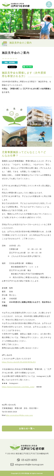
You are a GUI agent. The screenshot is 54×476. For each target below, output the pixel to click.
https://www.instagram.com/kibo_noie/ (18, 387)
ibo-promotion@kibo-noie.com (20, 415)
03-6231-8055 (29, 460)
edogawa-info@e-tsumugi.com (29, 464)
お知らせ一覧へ (27, 428)
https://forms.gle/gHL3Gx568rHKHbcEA (19, 362)
